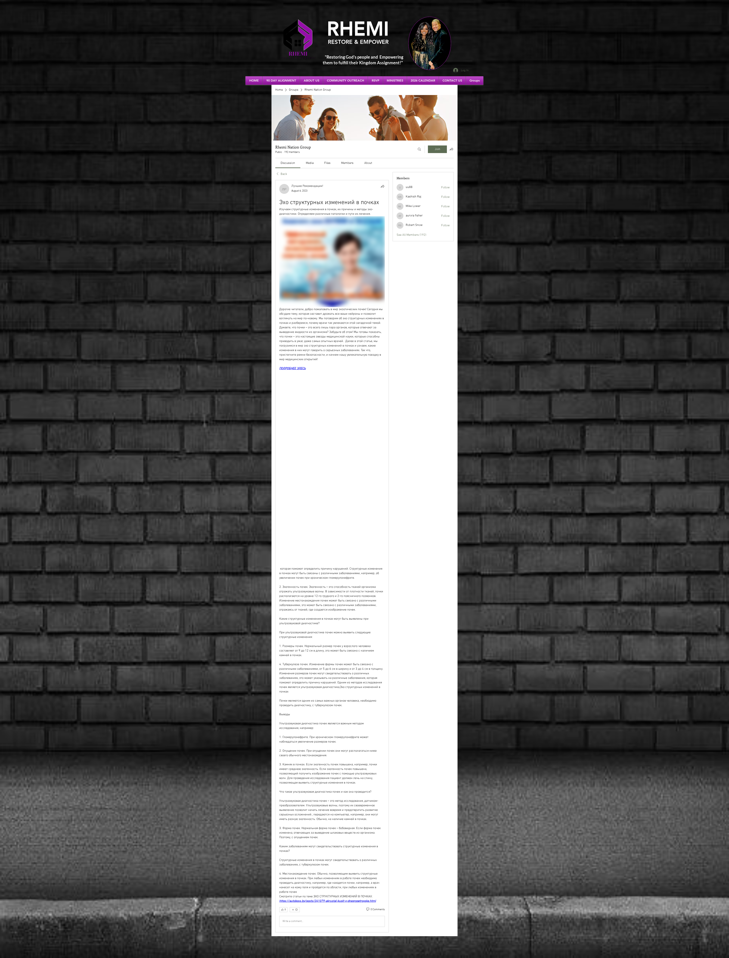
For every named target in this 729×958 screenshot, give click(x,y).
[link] (288, 163)
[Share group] (451, 149)
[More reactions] (295, 909)
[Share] (382, 186)
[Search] (419, 149)
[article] (332, 556)
